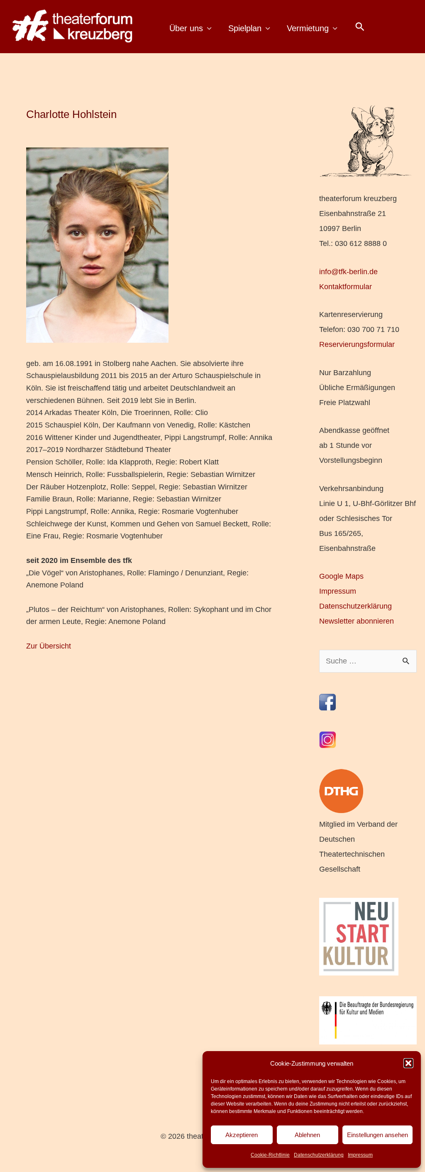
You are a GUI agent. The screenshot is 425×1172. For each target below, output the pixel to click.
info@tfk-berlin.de (348, 272)
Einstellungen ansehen (377, 1134)
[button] (408, 1063)
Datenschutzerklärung (319, 1155)
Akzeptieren (241, 1134)
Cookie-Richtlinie (270, 1155)
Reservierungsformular (357, 344)
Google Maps (341, 576)
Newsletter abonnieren (356, 621)
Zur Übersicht (48, 646)
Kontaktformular (345, 287)
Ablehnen (307, 1134)
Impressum (360, 1155)
